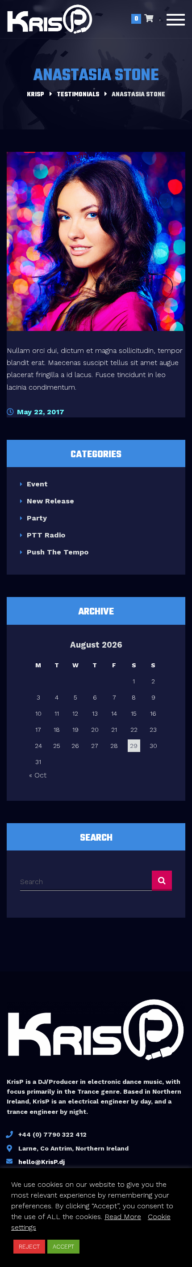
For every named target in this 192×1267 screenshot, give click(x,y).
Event (37, 484)
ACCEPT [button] (63, 1246)
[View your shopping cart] (148, 19)
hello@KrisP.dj (41, 1161)
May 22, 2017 (39, 412)
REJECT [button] (29, 1246)
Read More (122, 1216)
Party (37, 518)
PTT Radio (46, 535)
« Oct (37, 775)
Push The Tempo (57, 552)
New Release (50, 501)
